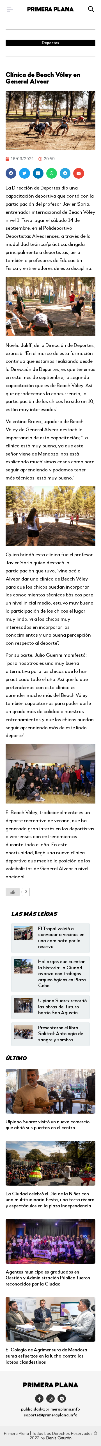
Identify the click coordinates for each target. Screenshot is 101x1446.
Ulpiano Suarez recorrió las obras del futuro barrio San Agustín (62, 1006)
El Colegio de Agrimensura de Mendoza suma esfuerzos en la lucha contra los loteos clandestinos (46, 1356)
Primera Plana (50, 10)
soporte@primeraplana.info (50, 1415)
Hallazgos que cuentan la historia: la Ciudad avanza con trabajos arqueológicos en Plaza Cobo (62, 973)
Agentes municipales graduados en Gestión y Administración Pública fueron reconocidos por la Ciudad (48, 1278)
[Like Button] (13, 892)
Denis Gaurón (59, 1438)
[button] (11, 173)
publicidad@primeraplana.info (50, 1409)
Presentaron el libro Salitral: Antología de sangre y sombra (60, 1033)
